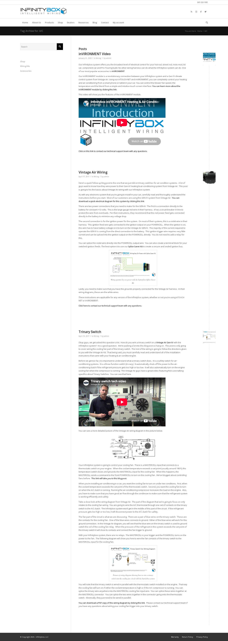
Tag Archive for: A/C (31, 31)
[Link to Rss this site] (191, 11)
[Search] (206, 22)
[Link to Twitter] (205, 11)
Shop (22, 61)
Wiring (98, 58)
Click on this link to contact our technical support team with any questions (113, 151)
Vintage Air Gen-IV (164, 342)
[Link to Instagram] (196, 11)
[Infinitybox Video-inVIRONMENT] (209, 59)
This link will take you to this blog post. (109, 478)
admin (108, 58)
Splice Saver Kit (135, 246)
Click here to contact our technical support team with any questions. (110, 305)
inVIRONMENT (118, 71)
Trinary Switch (90, 332)
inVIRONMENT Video (95, 54)
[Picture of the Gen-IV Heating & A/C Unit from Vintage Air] (209, 177)
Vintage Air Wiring (93, 172)
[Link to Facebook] (201, 11)
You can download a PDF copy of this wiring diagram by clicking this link (112, 602)
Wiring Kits (25, 66)
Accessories (25, 71)
